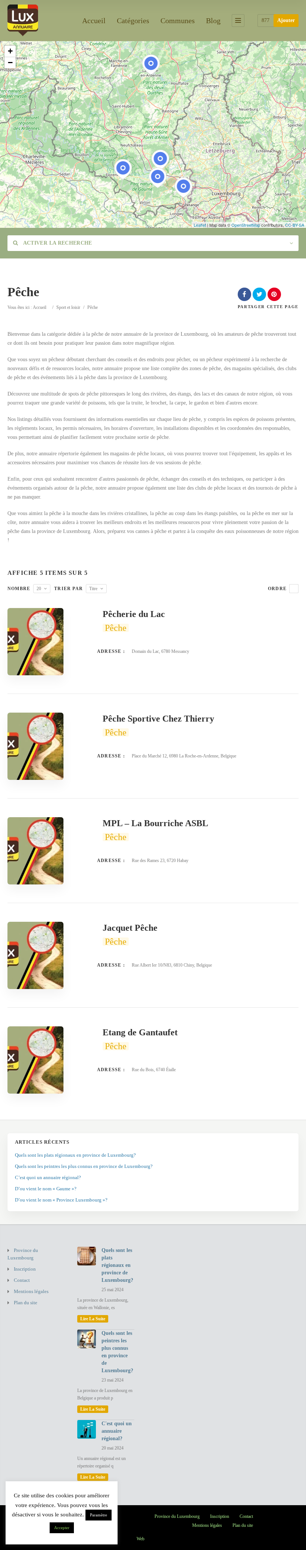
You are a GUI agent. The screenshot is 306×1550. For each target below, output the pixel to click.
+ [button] (10, 51)
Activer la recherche (57, 243)
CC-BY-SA (294, 225)
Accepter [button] (61, 1527)
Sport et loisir (68, 307)
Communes (177, 20)
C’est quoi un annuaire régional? (48, 1177)
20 (39, 588)
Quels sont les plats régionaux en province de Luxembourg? (75, 1155)
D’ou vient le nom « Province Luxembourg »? (61, 1200)
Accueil (94, 20)
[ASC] (294, 588)
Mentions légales (31, 1291)
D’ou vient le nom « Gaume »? (45, 1188)
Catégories (133, 20)
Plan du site (25, 1302)
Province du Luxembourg (22, 1254)
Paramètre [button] (98, 1515)
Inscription (25, 1269)
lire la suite (92, 1318)
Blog (213, 20)
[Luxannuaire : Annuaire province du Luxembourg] (22, 19)
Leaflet (200, 225)
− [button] (10, 62)
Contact (22, 1280)
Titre (93, 588)
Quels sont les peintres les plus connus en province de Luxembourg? (84, 1166)
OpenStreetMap (245, 225)
